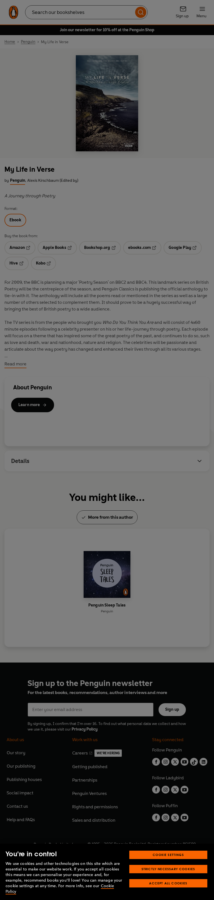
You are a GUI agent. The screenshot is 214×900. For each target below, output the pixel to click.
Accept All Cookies (168, 883)
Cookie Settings (168, 855)
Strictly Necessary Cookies (168, 869)
